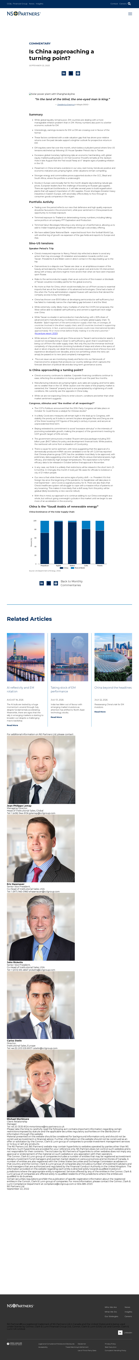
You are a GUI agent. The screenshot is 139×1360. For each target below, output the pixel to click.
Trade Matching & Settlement (77, 1347)
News (127, 1307)
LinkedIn (128, 1332)
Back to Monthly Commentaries (72, 583)
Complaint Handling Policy (115, 1350)
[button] (78, 73)
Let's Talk (27, 1247)
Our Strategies (111, 1316)
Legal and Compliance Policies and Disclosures (56, 1344)
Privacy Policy (110, 1344)
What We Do (111, 1312)
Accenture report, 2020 (46, 333)
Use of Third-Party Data (87, 1350)
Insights (128, 1312)
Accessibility (43, 1347)
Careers (128, 1316)
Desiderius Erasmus (66, 104)
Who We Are (111, 1307)
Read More (12, 725)
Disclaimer (82, 1344)
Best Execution (110, 1347)
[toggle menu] (130, 14)
